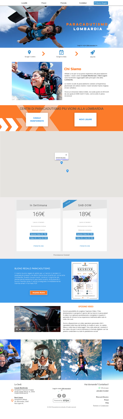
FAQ (107, 403)
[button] (24, 3)
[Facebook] (59, 396)
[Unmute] (20, 329)
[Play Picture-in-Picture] (54, 329)
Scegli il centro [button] (30, 57)
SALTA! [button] (92, 57)
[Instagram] (64, 396)
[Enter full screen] (58, 329)
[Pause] (17, 329)
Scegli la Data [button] (61, 57)
